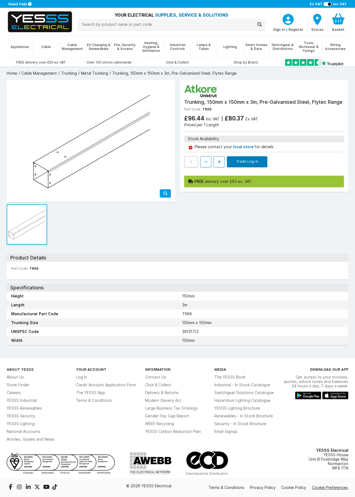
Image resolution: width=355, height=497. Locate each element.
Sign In (279, 29)
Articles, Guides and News (30, 439)
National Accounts (23, 431)
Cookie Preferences (330, 487)
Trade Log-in (247, 161)
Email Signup (225, 431)
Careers (14, 392)
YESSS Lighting (21, 424)
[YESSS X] (37, 487)
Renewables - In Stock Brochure (243, 416)
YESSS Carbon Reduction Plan (173, 431)
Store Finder (18, 385)
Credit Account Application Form (106, 385)
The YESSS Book (229, 377)
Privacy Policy (263, 487)
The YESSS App (90, 392)
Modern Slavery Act (163, 400)
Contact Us (155, 377)
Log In (81, 377)
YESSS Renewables (24, 408)
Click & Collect (158, 385)
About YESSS (20, 369)
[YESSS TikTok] (55, 487)
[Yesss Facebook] (11, 487)
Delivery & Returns (162, 392)
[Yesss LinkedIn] (28, 487)
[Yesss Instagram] (20, 487)
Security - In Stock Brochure (240, 424)
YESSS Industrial (22, 400)
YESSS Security (21, 416)
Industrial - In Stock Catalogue (242, 385)
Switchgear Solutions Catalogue (244, 392)
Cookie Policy (293, 487)
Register (295, 29)
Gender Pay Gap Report (167, 416)
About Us (15, 377)
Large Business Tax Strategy (171, 408)
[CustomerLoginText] (288, 18)
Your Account (91, 369)
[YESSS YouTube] (46, 487)
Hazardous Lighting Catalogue (242, 400)
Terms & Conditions (94, 400)
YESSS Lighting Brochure (237, 408)
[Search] (259, 24)
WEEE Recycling (159, 424)
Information (158, 369)
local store (244, 147)
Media (220, 369)
